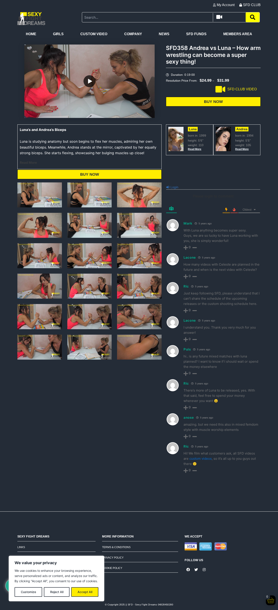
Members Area (237, 34)
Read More (28, 162)
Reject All (56, 592)
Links (21, 547)
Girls (58, 34)
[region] (56, 578)
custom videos (200, 458)
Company (133, 34)
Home (31, 34)
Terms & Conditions (116, 547)
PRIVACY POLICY (113, 557)
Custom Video (93, 34)
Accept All (85, 592)
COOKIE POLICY (112, 568)
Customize (28, 592)
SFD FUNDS (196, 34)
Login (174, 187)
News (164, 34)
